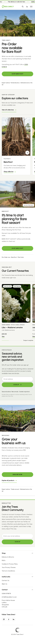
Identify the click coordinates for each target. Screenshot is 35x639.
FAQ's (3, 560)
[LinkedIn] (13, 619)
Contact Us (5, 580)
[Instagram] (4, 619)
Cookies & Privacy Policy (10, 564)
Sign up (17, 542)
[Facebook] (9, 619)
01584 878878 (6, 593)
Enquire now (17, 474)
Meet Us (4, 584)
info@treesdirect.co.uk (9, 597)
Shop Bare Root (17, 74)
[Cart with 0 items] (27, 7)
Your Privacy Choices (9, 567)
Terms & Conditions (8, 571)
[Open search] (23, 7)
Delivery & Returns (8, 557)
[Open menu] (31, 7)
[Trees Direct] (8, 6)
